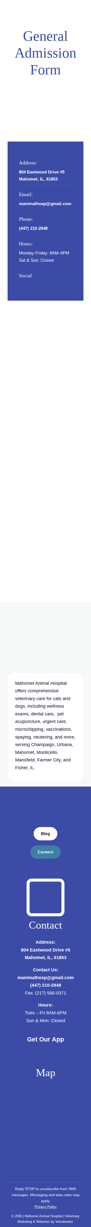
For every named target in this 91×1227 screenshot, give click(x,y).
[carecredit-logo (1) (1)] (45, 866)
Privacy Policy (46, 1207)
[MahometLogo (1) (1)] (45, 791)
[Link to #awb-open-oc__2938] (76, 13)
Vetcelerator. (64, 1221)
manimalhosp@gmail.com (45, 977)
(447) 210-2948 (45, 985)
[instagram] (28, 284)
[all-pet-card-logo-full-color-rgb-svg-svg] (45, 883)
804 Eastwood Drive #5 (41, 172)
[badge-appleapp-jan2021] (25, 1049)
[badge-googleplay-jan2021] (66, 1049)
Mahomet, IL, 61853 (38, 179)
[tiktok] (44, 284)
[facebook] (20, 284)
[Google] (36, 284)
